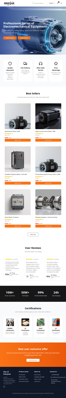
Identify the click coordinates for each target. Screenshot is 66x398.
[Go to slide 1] (29, 52)
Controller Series (23, 379)
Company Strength (39, 377)
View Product (10, 38)
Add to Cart (18, 140)
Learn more (24, 38)
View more (33, 234)
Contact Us (37, 381)
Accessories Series (24, 381)
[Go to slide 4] (35, 52)
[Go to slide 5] (36, 52)
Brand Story (37, 374)
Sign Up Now (33, 360)
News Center (37, 379)
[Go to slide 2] (31, 52)
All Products (22, 374)
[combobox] (52, 3)
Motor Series (22, 377)
